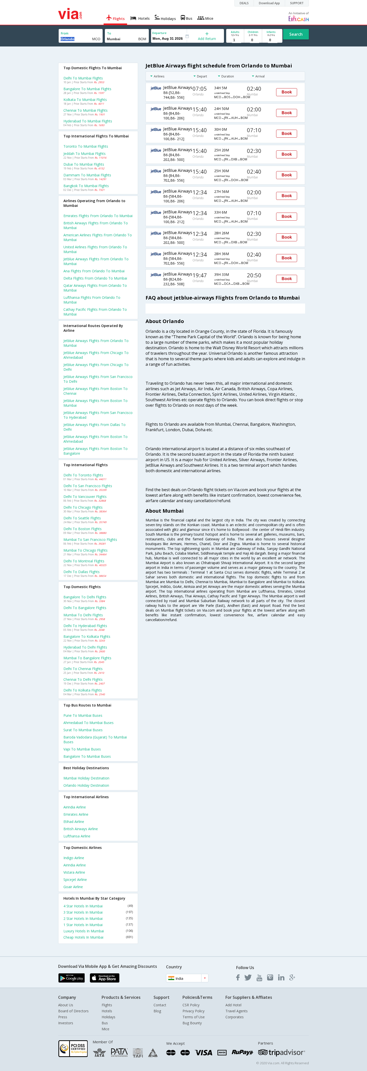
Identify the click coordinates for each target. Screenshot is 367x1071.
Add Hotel (233, 1005)
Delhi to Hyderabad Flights (85, 625)
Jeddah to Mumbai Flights (84, 153)
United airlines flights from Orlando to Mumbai (95, 249)
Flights (107, 1005)
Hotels (107, 1011)
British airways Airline (80, 828)
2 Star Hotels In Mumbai (98, 918)
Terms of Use (194, 1017)
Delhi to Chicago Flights (83, 507)
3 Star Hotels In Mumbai (98, 912)
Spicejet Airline (75, 879)
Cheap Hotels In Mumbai (98, 937)
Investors (65, 1023)
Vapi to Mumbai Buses (82, 749)
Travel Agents (236, 1011)
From (64, 33)
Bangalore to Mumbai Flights (87, 88)
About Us (65, 1005)
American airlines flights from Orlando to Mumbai (97, 237)
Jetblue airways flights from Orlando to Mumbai (96, 261)
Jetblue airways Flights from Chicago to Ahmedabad (96, 355)
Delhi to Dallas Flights (81, 571)
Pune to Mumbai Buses (82, 715)
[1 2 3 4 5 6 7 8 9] (235, 40)
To (109, 33)
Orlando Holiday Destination (86, 785)
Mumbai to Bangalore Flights (87, 658)
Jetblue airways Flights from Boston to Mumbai (95, 403)
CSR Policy (191, 1005)
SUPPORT (297, 3)
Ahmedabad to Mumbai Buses (88, 722)
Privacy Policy (193, 1011)
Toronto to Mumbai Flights (85, 146)
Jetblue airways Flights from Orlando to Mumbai (96, 343)
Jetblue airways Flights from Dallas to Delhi (94, 427)
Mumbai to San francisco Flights (90, 539)
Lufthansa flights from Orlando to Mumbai (91, 300)
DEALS (244, 3)
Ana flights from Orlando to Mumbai (94, 271)
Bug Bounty (192, 1023)
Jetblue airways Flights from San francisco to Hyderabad (98, 415)
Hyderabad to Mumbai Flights (87, 121)
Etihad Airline (73, 821)
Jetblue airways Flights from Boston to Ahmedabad (95, 439)
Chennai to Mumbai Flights (85, 110)
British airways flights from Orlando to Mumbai (95, 225)
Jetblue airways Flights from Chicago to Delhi (96, 367)
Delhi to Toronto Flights (83, 475)
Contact (160, 1005)
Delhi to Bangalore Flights (84, 607)
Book (287, 92)
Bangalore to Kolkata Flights (86, 636)
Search (296, 34)
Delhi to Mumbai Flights (83, 78)
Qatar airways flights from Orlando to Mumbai (95, 288)
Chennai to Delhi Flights (83, 679)
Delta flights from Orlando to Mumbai (95, 278)
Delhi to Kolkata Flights (82, 690)
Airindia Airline (74, 807)
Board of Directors (73, 1011)
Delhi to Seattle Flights (82, 518)
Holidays (108, 1017)
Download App (269, 3)
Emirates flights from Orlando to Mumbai (98, 215)
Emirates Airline (75, 814)
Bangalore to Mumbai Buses (87, 756)
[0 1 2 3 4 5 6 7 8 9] (253, 40)
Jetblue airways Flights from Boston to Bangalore (95, 451)
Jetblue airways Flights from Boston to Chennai (95, 391)
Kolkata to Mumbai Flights (85, 99)
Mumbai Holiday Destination (86, 778)
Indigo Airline (73, 857)
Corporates (234, 1017)
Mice (105, 1029)
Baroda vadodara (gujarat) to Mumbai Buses (95, 739)
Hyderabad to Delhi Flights (85, 647)
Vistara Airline (74, 872)
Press (62, 1017)
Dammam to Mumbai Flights (87, 175)
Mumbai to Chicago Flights (85, 550)
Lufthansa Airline (76, 836)
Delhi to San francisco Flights (87, 485)
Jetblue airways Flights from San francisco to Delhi (98, 379)
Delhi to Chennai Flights (83, 668)
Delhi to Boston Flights (82, 528)
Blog (157, 1011)
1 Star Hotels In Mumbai (98, 924)
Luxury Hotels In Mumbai (98, 931)
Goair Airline (73, 886)
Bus (105, 1023)
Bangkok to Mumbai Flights (86, 185)
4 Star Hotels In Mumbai (98, 906)
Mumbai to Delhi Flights (83, 615)
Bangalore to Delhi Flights (84, 597)
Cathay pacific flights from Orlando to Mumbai (95, 312)
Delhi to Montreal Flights (83, 561)
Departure (159, 33)
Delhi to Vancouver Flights (85, 496)
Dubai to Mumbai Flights (83, 164)
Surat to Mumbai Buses (83, 729)
